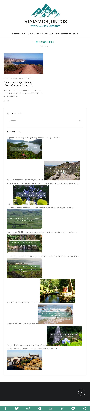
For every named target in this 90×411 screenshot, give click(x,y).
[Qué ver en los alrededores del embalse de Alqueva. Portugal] (24, 369)
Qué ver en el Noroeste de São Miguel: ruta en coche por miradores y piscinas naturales (42, 256)
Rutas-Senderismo (19, 78)
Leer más (6, 101)
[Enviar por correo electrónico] (50, 408)
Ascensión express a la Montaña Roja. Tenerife (18, 84)
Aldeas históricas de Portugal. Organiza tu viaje (25, 180)
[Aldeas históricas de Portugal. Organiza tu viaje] (62, 180)
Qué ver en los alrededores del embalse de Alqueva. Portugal (32, 348)
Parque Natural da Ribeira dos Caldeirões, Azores (27, 345)
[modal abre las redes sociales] (84, 408)
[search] (80, 121)
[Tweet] (16, 408)
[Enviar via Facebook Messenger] (73, 408)
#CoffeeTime (66, 33)
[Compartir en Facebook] (5, 408)
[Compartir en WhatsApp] (28, 408)
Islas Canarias (8, 78)
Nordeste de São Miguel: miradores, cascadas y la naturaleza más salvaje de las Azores (42, 232)
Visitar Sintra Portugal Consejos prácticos (23, 302)
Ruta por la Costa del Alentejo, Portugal (22, 323)
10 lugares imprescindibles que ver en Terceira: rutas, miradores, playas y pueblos (40, 207)
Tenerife (29, 78)
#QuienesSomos (18, 33)
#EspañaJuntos (51, 33)
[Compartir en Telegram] (39, 408)
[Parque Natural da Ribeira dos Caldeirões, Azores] (64, 345)
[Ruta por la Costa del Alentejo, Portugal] (55, 323)
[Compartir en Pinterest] (62, 408)
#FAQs (75, 33)
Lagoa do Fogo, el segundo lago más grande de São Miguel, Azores (33, 137)
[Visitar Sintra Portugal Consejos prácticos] (57, 302)
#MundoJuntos (34, 33)
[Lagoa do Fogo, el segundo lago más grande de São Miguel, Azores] (24, 158)
